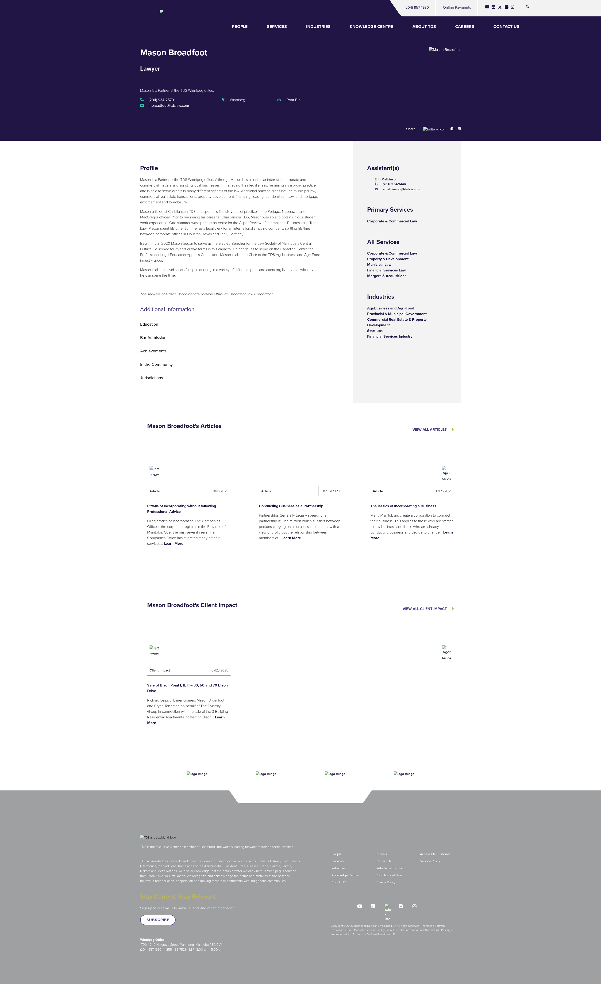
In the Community (156, 364)
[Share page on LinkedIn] (457, 129)
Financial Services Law (386, 270)
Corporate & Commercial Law (392, 221)
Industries (318, 26)
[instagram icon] (512, 8)
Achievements (153, 351)
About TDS (424, 26)
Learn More (173, 543)
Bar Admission (153, 338)
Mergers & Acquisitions (386, 275)
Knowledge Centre (371, 26)
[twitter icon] (499, 8)
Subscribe (157, 920)
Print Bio (293, 100)
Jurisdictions (151, 378)
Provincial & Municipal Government (397, 314)
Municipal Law (379, 264)
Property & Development (387, 259)
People (240, 26)
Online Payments (457, 7)
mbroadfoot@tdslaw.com (169, 105)
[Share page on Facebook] (449, 129)
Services (277, 26)
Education (149, 324)
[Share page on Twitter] (434, 129)
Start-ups (375, 330)
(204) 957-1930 (417, 7)
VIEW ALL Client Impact (425, 608)
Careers (464, 26)
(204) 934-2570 (161, 100)
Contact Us (506, 26)
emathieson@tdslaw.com (401, 189)
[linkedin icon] (493, 8)
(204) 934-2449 (394, 184)
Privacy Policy (385, 882)
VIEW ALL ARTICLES (429, 429)
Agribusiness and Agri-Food (390, 308)
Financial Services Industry (389, 336)
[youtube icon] (487, 8)
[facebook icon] (506, 8)
